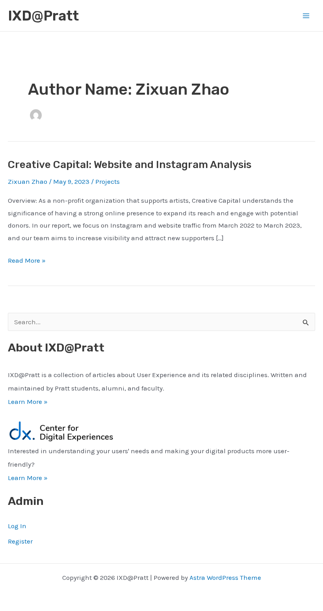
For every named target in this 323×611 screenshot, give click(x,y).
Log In (17, 526)
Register (20, 541)
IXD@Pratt (43, 15)
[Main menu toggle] (306, 16)
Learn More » (28, 401)
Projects (107, 181)
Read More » (27, 261)
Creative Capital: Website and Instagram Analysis (129, 165)
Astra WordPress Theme (225, 577)
